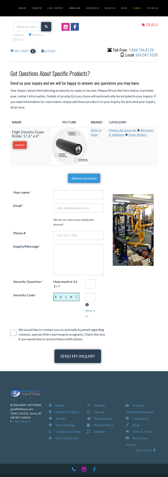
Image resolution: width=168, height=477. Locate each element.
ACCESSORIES (91, 8)
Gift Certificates (67, 438)
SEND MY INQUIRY (77, 356)
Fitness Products (67, 412)
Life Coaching (65, 425)
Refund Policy (103, 425)
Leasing (98, 412)
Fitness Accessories (122, 130)
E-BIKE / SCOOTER (54, 8)
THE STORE (151, 8)
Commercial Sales (68, 431)
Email (18, 205)
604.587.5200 (147, 55)
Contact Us (140, 418)
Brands (60, 418)
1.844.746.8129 (141, 50)
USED (123, 8)
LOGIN (49, 51)
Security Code (25, 295)
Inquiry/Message (26, 246)
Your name (22, 192)
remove (19, 145)
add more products (84, 178)
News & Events (142, 431)
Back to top (144, 450)
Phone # (19, 233)
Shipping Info (102, 418)
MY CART (24, 51)
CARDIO (21, 8)
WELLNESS (109, 8)
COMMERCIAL (73, 8)
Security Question (28, 281)
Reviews (99, 405)
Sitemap (99, 431)
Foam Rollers (137, 134)
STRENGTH (35, 8)
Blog (135, 425)
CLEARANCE (137, 8)
